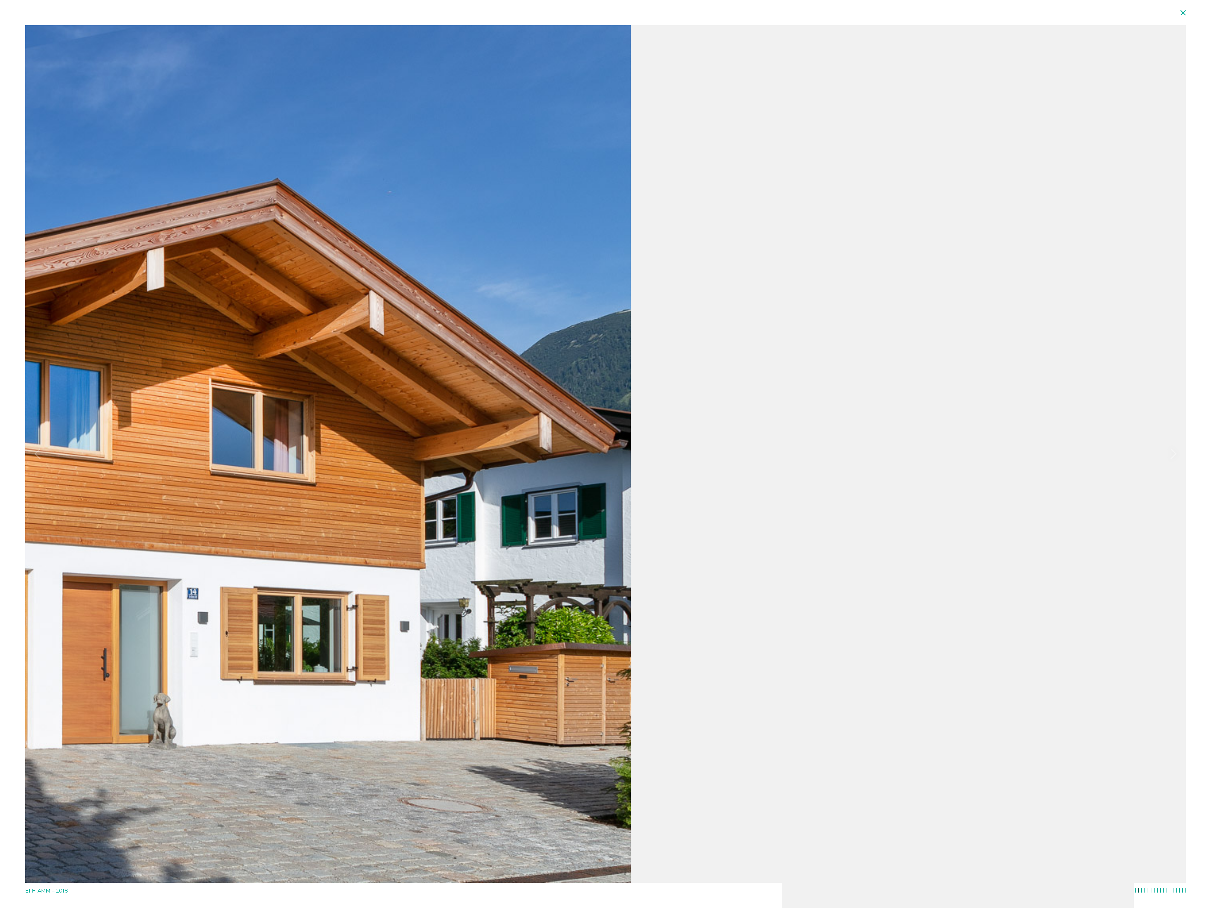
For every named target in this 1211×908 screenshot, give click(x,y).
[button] (37, 454)
